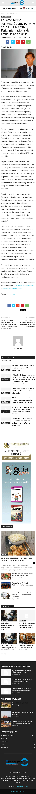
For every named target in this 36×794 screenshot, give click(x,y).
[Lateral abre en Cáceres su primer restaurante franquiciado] (27, 638)
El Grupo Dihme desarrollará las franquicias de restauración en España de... (22, 594)
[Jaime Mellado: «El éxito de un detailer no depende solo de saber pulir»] (6, 391)
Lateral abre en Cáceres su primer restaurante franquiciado (26, 648)
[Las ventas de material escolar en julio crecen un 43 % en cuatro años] (6, 368)
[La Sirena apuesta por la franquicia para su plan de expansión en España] (18, 543)
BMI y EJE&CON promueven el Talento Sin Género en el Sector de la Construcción (27, 323)
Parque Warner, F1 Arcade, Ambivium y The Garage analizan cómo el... (22, 585)
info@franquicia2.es (22, 786)
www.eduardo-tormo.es (25, 285)
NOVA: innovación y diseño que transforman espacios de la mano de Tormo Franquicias (23, 400)
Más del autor (6, 361)
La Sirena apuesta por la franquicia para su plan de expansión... (16, 559)
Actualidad (4, 554)
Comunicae (6, 37)
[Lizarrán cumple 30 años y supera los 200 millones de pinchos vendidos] (6, 723)
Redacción (4, 563)
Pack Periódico (15, 792)
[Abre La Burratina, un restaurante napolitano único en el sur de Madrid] (6, 576)
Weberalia (22, 792)
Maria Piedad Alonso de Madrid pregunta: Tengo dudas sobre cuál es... (8, 648)
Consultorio (5, 620)
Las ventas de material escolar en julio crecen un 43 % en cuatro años (23, 368)
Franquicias (4, 741)
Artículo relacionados (8, 358)
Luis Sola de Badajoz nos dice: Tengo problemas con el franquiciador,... (27, 625)
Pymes (3, 744)
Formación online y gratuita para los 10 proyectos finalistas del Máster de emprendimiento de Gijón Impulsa (9, 324)
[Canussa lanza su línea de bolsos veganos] (6, 714)
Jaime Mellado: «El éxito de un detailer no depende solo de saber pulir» (23, 391)
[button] (33, 2)
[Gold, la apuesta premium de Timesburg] (6, 705)
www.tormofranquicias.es (12, 288)
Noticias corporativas (6, 16)
